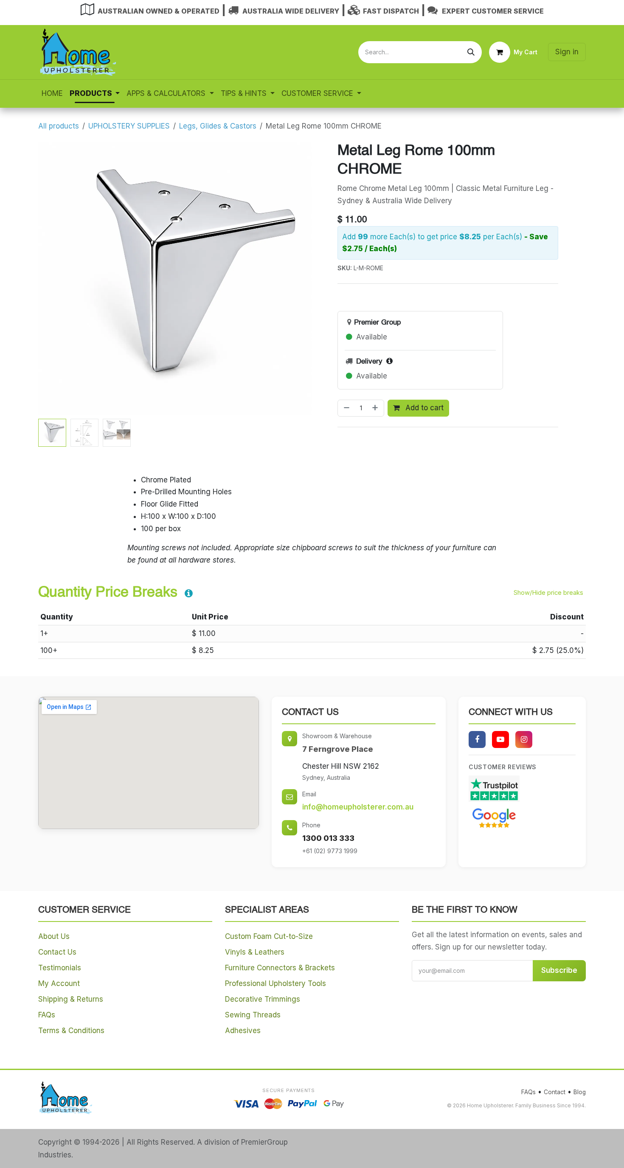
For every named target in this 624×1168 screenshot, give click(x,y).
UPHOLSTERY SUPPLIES (129, 126)
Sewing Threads (253, 1015)
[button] (52, 278)
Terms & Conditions (71, 1030)
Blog (579, 1092)
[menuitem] (52, 93)
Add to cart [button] (423, 407)
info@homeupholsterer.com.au (357, 807)
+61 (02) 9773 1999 (329, 850)
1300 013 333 (328, 838)
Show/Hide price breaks (548, 593)
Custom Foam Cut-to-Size (269, 936)
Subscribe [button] (559, 970)
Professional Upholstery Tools (275, 983)
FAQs (46, 1015)
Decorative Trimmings (262, 999)
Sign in (567, 52)
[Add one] (376, 408)
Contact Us (57, 952)
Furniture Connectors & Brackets (280, 968)
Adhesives (243, 1030)
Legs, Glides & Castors (217, 126)
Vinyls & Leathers (254, 952)
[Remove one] (346, 408)
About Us (54, 936)
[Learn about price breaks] (189, 594)
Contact (554, 1092)
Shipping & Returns (70, 999)
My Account (59, 983)
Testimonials (59, 968)
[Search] (471, 52)
